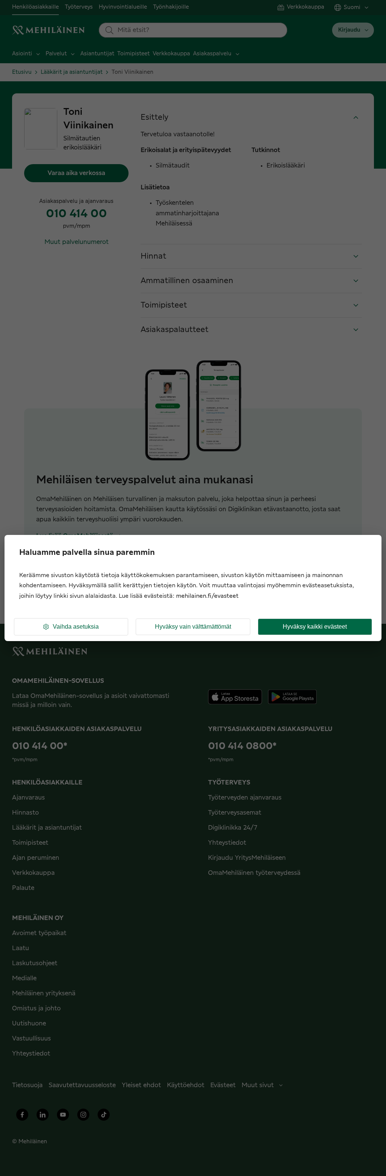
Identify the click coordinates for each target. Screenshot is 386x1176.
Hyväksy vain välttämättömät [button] (193, 626)
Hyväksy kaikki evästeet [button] (315, 626)
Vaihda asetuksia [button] (76, 626)
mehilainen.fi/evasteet (207, 596)
